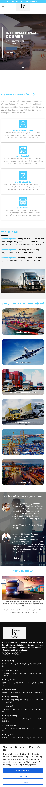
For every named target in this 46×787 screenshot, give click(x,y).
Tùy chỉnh (23, 776)
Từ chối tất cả (23, 782)
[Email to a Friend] (13, 658)
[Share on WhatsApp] (3, 658)
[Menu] (3, 7)
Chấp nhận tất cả (23, 770)
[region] (23, 765)
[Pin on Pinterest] (16, 658)
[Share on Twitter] (9, 658)
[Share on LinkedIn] (19, 658)
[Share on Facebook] (6, 658)
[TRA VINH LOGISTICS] (23, 7)
